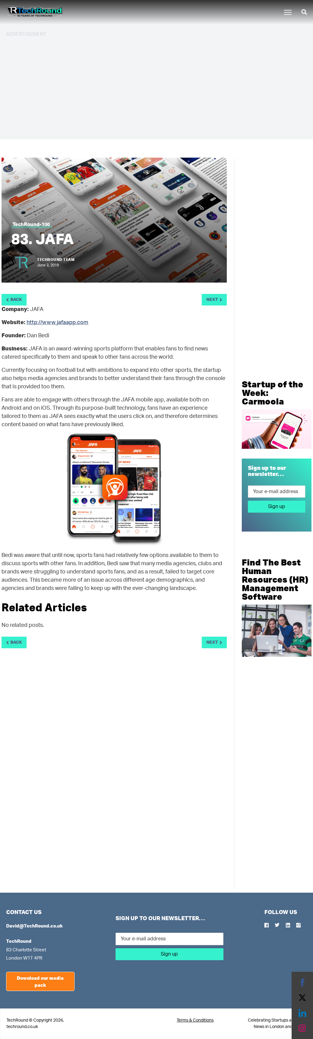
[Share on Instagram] (302, 1028)
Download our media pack (40, 981)
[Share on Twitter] (302, 997)
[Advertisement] (156, 85)
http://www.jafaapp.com (57, 322)
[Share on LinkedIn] (302, 1013)
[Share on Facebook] (302, 982)
